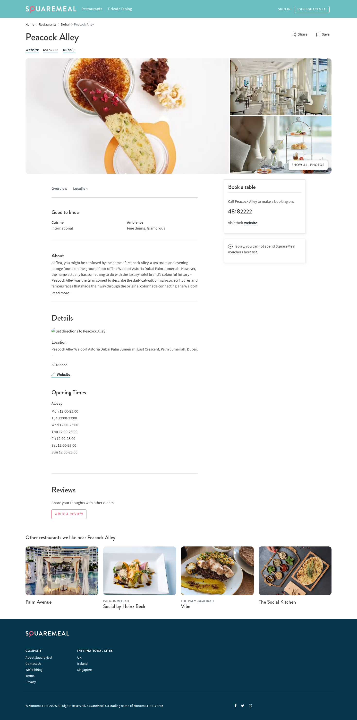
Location (80, 188)
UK (79, 657)
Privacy (31, 682)
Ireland (82, 663)
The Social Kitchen (277, 602)
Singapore (84, 669)
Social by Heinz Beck (124, 606)
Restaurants (91, 8)
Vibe (185, 606)
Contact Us (33, 663)
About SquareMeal (39, 657)
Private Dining (120, 8)
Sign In (284, 9)
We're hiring (34, 669)
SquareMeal (51, 9)
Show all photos (308, 165)
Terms (30, 676)
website (250, 222)
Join (312, 9)
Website (32, 49)
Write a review (69, 514)
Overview (59, 188)
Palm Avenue (38, 602)
